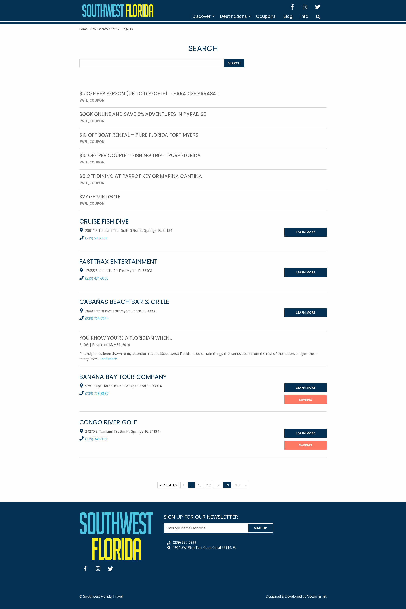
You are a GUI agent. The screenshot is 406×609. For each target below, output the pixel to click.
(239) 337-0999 (184, 542)
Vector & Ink (317, 596)
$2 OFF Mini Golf (99, 196)
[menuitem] (202, 16)
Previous (170, 485)
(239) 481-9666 (96, 278)
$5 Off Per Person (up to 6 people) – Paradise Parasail (149, 93)
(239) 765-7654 (96, 318)
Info (304, 16)
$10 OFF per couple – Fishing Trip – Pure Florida (140, 155)
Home (83, 29)
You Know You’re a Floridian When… (125, 338)
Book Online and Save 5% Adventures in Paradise (142, 114)
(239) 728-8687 (96, 393)
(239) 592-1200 (96, 238)
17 (209, 485)
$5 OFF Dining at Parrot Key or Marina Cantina (140, 176)
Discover (201, 16)
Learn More (305, 232)
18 (218, 485)
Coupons (266, 16)
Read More (108, 359)
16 (200, 485)
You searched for (103, 29)
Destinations (233, 16)
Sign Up (260, 528)
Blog (288, 16)
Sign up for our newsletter (201, 516)
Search (234, 63)
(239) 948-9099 (96, 439)
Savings (305, 400)
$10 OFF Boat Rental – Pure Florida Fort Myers (138, 135)
